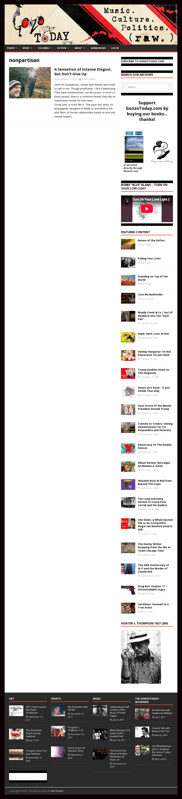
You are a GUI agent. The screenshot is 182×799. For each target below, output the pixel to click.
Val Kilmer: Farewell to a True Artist (153, 606)
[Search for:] (147, 87)
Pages (10, 48)
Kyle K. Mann (89, 79)
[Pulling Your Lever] (128, 265)
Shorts (56, 698)
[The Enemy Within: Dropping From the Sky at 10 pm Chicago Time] (128, 551)
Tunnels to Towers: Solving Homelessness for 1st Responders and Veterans (155, 427)
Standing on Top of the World (153, 278)
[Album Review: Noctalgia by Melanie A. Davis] (128, 469)
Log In (115, 48)
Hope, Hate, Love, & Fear (153, 333)
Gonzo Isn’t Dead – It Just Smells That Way (154, 389)
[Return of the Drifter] (128, 247)
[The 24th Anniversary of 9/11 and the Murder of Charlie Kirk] (128, 572)
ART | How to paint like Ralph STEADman (36, 710)
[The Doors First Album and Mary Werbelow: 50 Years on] (100, 757)
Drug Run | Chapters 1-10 (75, 729)
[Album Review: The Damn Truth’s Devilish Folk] (100, 737)
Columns (43, 48)
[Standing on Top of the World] (128, 283)
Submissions (98, 48)
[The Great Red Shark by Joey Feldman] (16, 737)
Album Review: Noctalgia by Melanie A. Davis (154, 464)
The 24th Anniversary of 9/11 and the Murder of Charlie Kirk (153, 568)
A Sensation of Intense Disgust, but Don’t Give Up (83, 71)
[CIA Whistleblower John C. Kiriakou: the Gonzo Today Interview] (142, 753)
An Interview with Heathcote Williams (162, 711)
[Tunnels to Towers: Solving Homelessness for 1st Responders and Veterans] (128, 430)
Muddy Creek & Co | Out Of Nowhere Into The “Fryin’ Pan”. (155, 316)
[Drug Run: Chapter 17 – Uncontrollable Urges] (128, 593)
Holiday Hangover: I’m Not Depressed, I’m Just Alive (154, 353)
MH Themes (57, 791)
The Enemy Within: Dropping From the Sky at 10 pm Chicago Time (154, 547)
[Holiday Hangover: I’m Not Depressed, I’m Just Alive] (128, 358)
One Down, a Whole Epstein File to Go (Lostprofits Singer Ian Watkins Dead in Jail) (155, 524)
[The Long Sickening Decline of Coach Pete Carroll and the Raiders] (128, 505)
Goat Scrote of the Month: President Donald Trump (155, 407)
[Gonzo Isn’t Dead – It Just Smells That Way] (128, 394)
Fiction (61, 48)
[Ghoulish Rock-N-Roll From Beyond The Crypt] (128, 487)
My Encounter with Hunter (78, 708)
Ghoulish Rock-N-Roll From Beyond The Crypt (155, 482)
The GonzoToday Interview (147, 700)
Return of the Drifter (151, 240)
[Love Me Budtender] (128, 301)
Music (26, 48)
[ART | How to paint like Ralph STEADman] (16, 714)
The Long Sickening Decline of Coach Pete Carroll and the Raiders (152, 502)
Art (11, 698)
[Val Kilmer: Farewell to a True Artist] (128, 611)
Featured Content (135, 232)
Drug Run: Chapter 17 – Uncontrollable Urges (152, 588)
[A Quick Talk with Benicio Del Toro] (142, 735)
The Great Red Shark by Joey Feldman (34, 733)
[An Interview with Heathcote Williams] (142, 717)
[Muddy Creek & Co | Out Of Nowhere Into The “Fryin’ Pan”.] (128, 319)
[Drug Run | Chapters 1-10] (58, 734)
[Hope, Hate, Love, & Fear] (128, 340)
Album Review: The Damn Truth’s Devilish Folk (120, 733)
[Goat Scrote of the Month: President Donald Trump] (128, 412)
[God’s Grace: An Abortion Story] (58, 755)
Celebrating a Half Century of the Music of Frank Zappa (119, 711)
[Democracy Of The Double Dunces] (128, 451)
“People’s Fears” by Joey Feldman (36, 752)
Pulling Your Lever (149, 258)
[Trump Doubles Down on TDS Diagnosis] (128, 376)
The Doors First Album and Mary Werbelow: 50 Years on (118, 755)
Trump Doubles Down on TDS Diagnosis (153, 371)
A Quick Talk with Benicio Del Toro (161, 729)
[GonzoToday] (91, 42)
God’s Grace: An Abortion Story (76, 749)
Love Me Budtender (151, 294)
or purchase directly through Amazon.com (133, 168)
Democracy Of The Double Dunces (155, 446)
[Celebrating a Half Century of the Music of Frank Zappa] (100, 714)
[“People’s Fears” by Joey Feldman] (16, 758)
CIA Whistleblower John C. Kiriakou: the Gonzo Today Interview (161, 750)
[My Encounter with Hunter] (58, 714)
